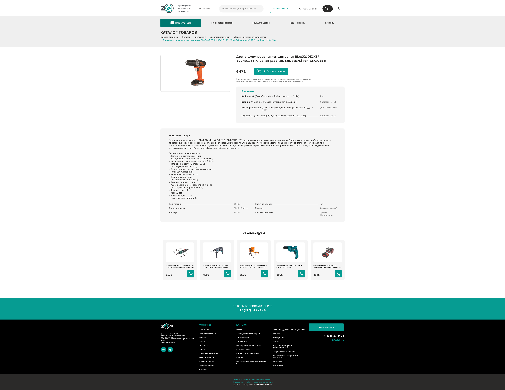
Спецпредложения (207, 334)
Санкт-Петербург (204, 9)
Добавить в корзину (274, 71)
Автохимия (278, 365)
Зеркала (276, 334)
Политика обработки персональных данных (252, 379)
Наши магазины (297, 22)
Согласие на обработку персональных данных (253, 382)
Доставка (203, 345)
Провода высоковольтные (248, 345)
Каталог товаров (182, 23)
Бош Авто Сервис (261, 22)
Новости (202, 337)
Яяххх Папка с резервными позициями (285, 356)
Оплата (202, 349)
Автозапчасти (242, 337)
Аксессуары (278, 361)
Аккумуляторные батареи (248, 334)
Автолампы (241, 341)
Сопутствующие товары (284, 351)
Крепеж (240, 357)
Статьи (202, 341)
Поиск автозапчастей (222, 22)
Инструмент (278, 337)
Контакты (330, 22)
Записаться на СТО (281, 8)
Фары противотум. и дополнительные (282, 346)
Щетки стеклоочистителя (247, 353)
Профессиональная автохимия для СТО (252, 362)
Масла (239, 330)
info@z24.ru (338, 340)
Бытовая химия (243, 349)
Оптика (276, 341)
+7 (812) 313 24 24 (308, 8)
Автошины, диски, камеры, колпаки (289, 330)
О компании (204, 330)
